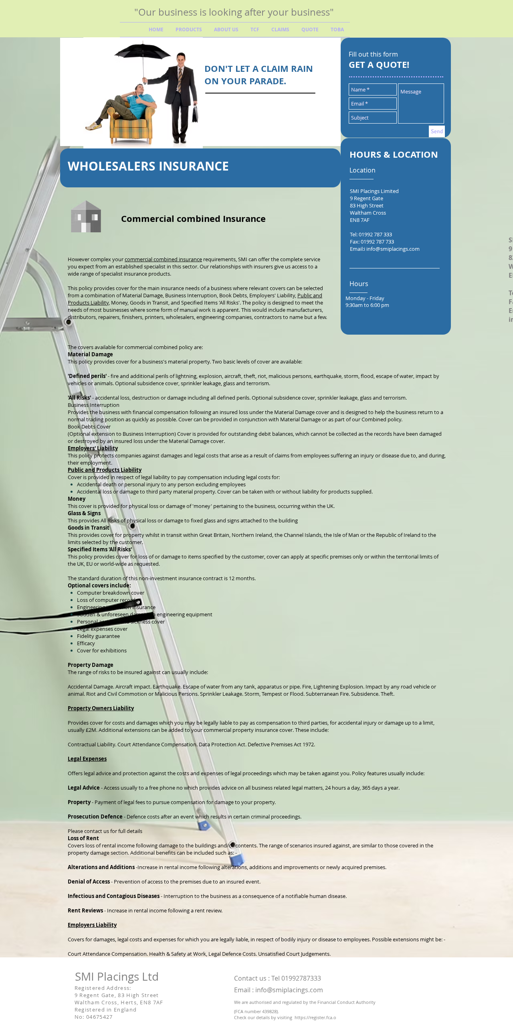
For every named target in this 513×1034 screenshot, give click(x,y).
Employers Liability (92, 924)
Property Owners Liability (101, 708)
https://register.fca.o (315, 1017)
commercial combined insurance (163, 259)
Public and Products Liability (104, 469)
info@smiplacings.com (393, 248)
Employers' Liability (93, 448)
